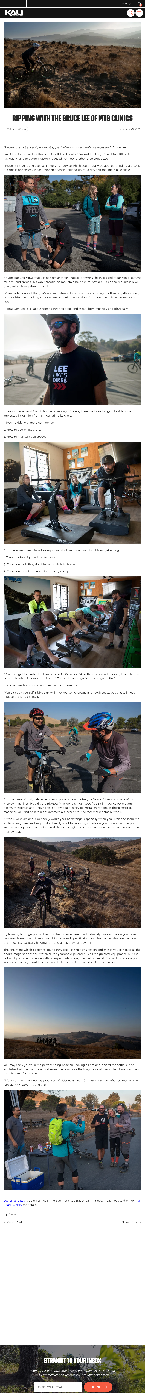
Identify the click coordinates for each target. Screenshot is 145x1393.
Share (12, 1214)
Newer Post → (131, 1222)
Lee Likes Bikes (14, 1200)
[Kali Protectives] (14, 13)
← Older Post (13, 1222)
